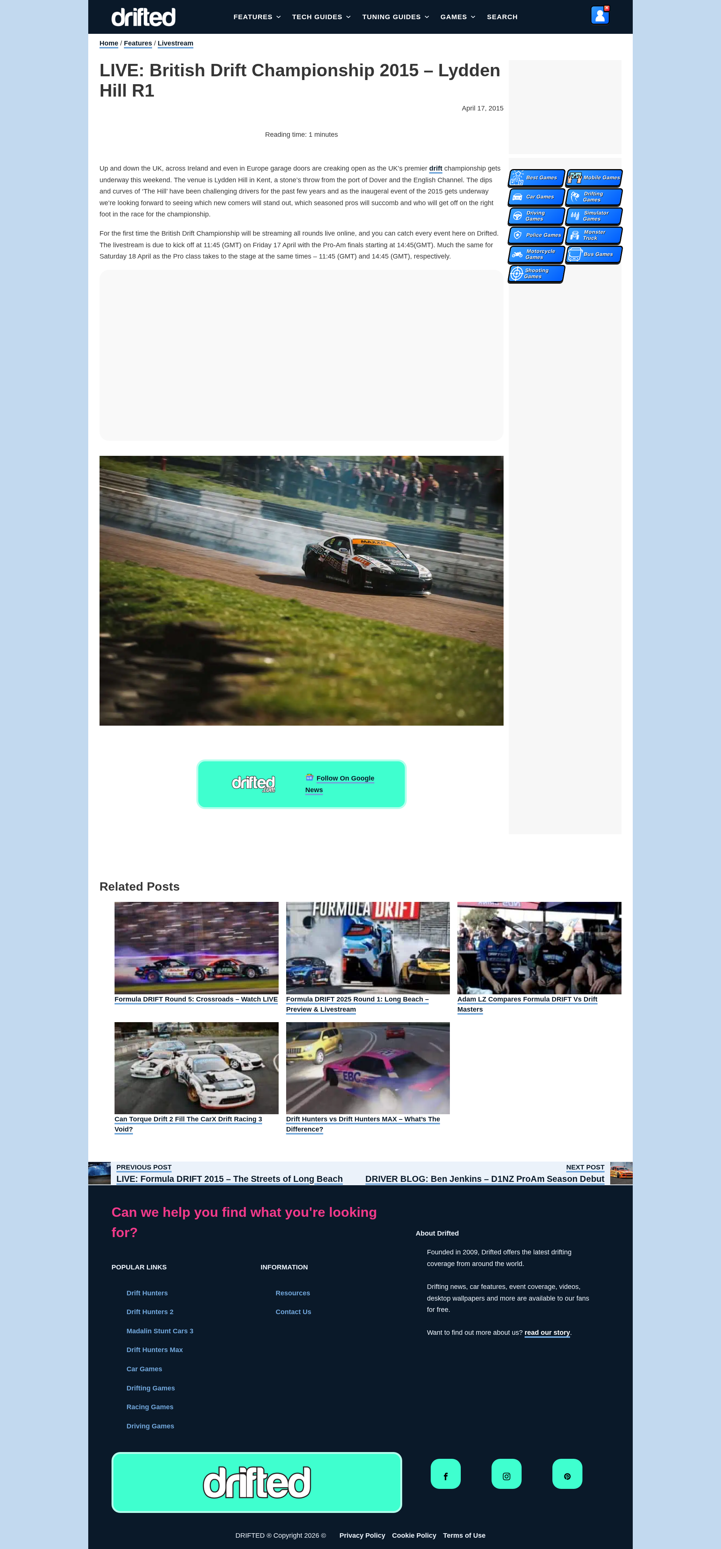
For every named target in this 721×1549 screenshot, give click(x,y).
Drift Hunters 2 (150, 1312)
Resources (293, 1293)
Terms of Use (464, 1535)
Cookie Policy (414, 1535)
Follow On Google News (339, 784)
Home (109, 43)
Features (253, 17)
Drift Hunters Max (155, 1350)
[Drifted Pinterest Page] (567, 1479)
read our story (547, 1332)
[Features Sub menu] (278, 17)
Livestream (175, 43)
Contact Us (293, 1312)
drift (435, 168)
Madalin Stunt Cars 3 (160, 1331)
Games (453, 17)
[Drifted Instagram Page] (506, 1479)
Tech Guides (317, 17)
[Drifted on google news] (253, 784)
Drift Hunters (147, 1293)
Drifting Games (151, 1388)
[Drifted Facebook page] (445, 1479)
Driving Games (150, 1426)
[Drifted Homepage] (257, 1482)
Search (502, 17)
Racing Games (150, 1407)
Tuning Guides (391, 17)
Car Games (144, 1369)
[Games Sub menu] (473, 17)
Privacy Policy (362, 1535)
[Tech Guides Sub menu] (348, 17)
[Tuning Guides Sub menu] (427, 17)
